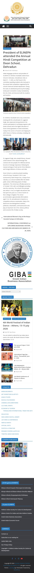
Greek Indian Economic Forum (10, 520)
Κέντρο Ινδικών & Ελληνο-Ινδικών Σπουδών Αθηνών (17, 491)
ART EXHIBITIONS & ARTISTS (9, 394)
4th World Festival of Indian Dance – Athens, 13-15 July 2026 (16, 325)
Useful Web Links (6, 541)
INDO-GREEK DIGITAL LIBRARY (10, 417)
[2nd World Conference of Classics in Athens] (7, 379)
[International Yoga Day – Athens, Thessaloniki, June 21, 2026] (7, 357)
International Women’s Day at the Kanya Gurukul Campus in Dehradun (16, 218)
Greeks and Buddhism (18, 154)
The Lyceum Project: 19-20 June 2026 (21, 346)
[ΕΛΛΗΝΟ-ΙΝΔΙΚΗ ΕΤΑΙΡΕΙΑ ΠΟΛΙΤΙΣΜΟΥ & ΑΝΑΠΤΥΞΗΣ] (3, 26)
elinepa (16, 70)
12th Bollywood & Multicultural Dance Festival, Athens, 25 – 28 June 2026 (22, 367)
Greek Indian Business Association (11, 517)
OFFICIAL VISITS (6, 425)
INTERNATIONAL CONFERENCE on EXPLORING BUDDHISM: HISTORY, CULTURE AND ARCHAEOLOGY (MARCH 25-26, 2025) (16, 227)
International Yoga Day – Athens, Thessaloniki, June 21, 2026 (22, 356)
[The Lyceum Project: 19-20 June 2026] (7, 347)
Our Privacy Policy (6, 545)
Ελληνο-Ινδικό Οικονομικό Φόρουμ (12, 499)
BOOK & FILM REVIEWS (8, 400)
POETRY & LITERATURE (8, 428)
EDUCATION (5, 414)
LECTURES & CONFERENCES (9, 420)
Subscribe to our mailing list (9, 537)
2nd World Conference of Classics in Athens (21, 377)
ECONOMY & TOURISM (8, 408)
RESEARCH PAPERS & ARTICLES (10, 431)
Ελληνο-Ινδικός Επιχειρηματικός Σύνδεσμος (14, 495)
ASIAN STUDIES (5, 397)
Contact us (4, 534)
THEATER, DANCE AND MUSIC (19, 318)
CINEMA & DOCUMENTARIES (9, 403)
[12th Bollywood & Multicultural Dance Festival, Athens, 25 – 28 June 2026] (7, 369)
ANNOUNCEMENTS (7, 391)
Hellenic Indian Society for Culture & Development (16, 509)
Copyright (4, 548)
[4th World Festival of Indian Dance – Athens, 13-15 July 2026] (17, 308)
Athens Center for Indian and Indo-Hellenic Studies (16, 513)
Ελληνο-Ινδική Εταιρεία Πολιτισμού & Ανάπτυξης (16, 488)
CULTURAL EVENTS (7, 405)
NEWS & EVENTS (7, 48)
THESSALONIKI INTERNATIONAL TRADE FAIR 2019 (17, 411)
